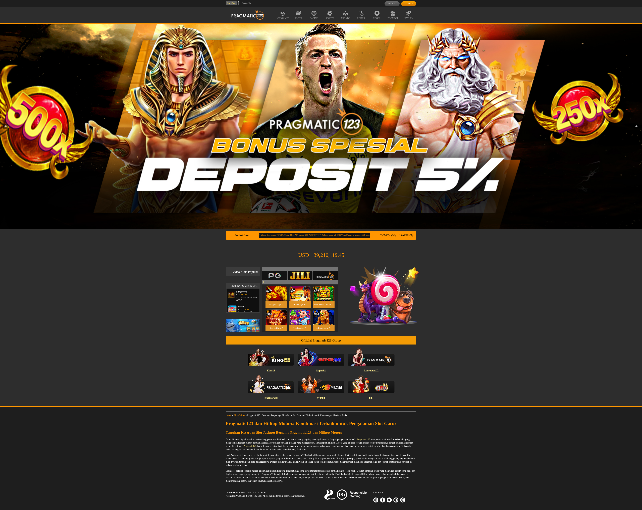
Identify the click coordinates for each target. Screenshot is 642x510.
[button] (5, 126)
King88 (271, 370)
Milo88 (321, 397)
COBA (276, 289)
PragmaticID (371, 370)
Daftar (409, 4)
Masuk (392, 4)
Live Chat (231, 3)
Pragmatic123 (363, 439)
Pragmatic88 (271, 397)
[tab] (274, 275)
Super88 (321, 370)
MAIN (276, 297)
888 (371, 397)
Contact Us (246, 3)
